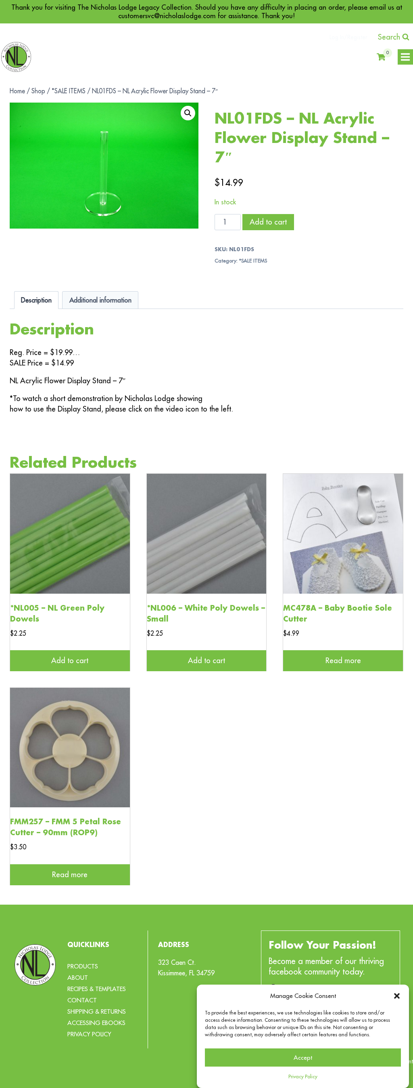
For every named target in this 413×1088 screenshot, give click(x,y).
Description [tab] (36, 300)
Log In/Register (348, 37)
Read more (343, 660)
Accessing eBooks (96, 1023)
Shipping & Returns (96, 1011)
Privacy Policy (302, 1076)
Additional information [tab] (100, 300)
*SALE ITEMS (253, 260)
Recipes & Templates (96, 989)
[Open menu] (405, 57)
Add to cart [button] (69, 660)
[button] (397, 996)
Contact (82, 1000)
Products (82, 966)
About (77, 977)
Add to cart (268, 222)
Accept (303, 1057)
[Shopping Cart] (381, 57)
